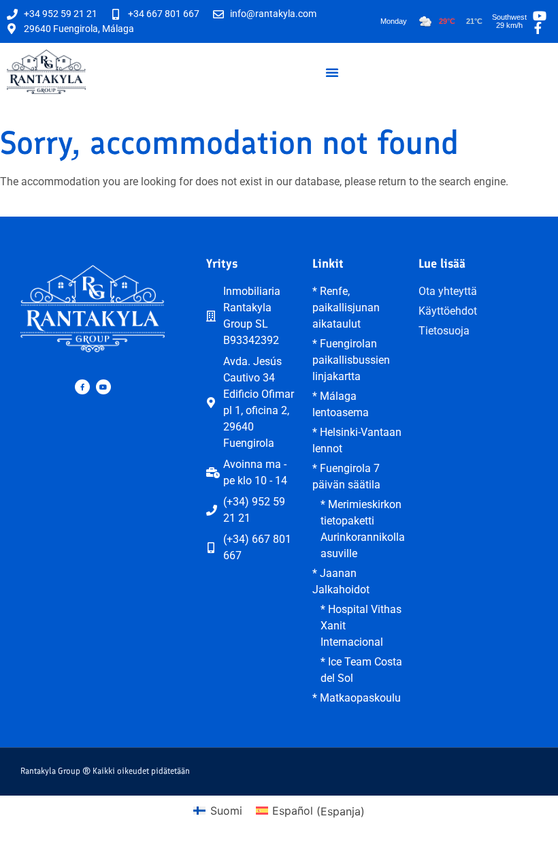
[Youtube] (103, 386)
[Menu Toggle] (332, 72)
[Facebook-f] (82, 386)
